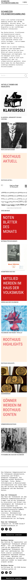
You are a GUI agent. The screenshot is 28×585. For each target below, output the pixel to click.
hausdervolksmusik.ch (9, 525)
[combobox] (12, 76)
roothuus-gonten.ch (8, 569)
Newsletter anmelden (14, 535)
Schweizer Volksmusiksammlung (10, 2)
